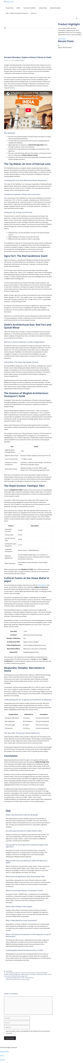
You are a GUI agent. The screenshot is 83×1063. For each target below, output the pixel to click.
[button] (76, 18)
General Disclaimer (55, 8)
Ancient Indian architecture (13, 973)
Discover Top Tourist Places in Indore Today (17, 979)
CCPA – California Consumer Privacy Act (17, 13)
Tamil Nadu (9, 971)
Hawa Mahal (42, 585)
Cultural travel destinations (28, 973)
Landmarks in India (42, 974)
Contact (2, 1060)
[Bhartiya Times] (10, 2)
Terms (2, 1056)
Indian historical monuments (28, 974)
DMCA (18, 8)
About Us (33, 13)
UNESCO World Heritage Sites (19, 976)
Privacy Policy (9, 8)
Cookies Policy (43, 8)
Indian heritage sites (14, 974)
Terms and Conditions (29, 8)
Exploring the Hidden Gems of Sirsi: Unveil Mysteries (20, 977)
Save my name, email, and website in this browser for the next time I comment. (28, 1032)
